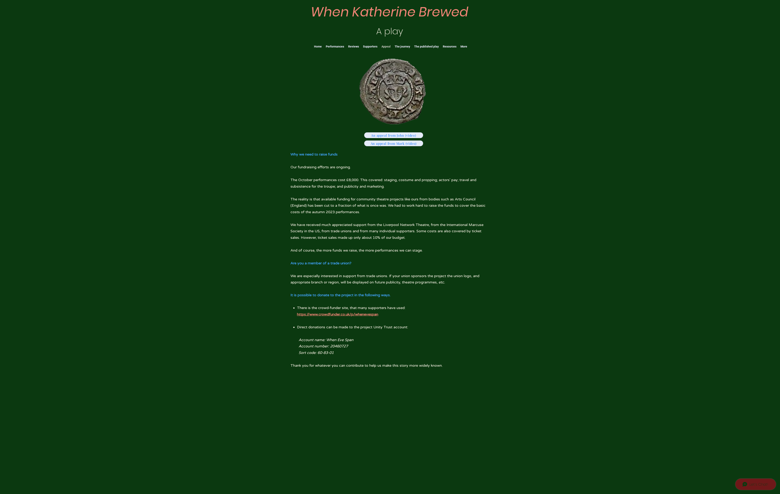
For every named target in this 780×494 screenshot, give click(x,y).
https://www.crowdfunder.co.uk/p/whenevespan (337, 314)
